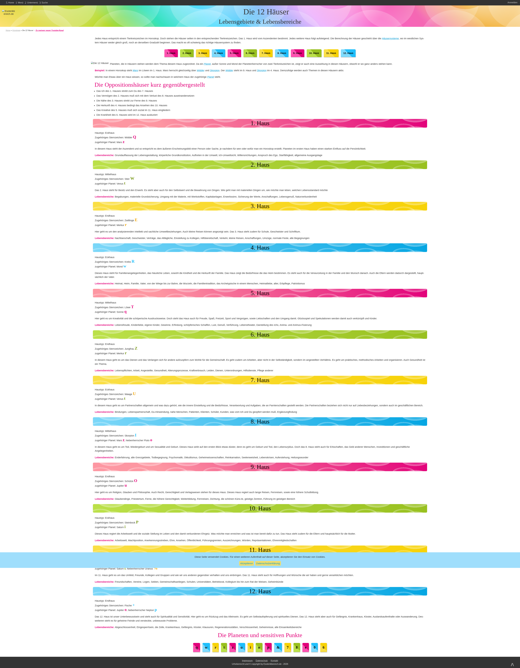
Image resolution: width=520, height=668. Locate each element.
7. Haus (266, 53)
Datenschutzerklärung (268, 563)
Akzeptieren (246, 563)
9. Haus (297, 53)
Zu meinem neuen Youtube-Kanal (50, 30)
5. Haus (234, 53)
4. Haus (218, 53)
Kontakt (274, 660)
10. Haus (314, 53)
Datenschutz (262, 660)
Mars (135, 70)
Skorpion (215, 70)
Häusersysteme (390, 38)
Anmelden (512, 2)
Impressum (247, 660)
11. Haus (331, 53)
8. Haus (281, 53)
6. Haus (250, 53)
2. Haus (187, 53)
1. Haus (171, 53)
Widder (200, 70)
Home (8, 30)
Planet (207, 63)
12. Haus (348, 53)
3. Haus (202, 53)
